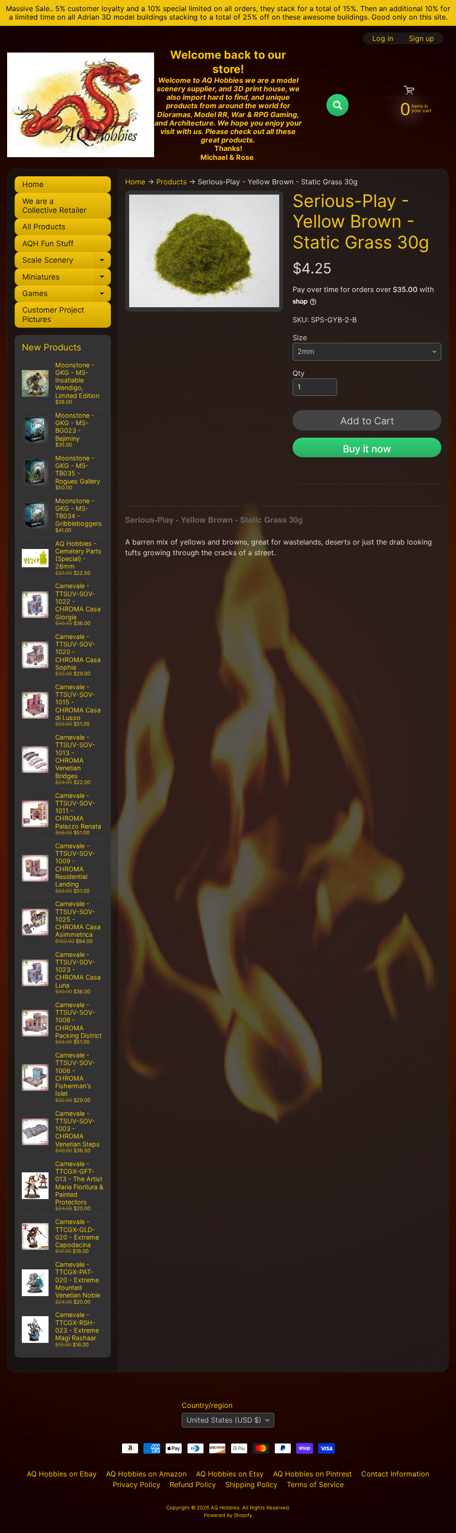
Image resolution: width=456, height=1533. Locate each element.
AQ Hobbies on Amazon (146, 1473)
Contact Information (395, 1473)
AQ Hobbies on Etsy (230, 1473)
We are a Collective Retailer (54, 206)
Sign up (421, 38)
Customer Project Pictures (53, 314)
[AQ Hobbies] (80, 105)
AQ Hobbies (225, 1508)
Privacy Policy (136, 1484)
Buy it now (367, 449)
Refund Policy (193, 1484)
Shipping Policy (251, 1484)
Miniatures (66, 278)
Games (66, 295)
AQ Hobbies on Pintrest (312, 1473)
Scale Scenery (66, 262)
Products (171, 181)
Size (300, 337)
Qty (299, 373)
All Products (43, 226)
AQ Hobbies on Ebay (62, 1473)
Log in (382, 38)
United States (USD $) (224, 1419)
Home (33, 184)
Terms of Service (315, 1484)
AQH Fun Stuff (47, 243)
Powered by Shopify (228, 1515)
